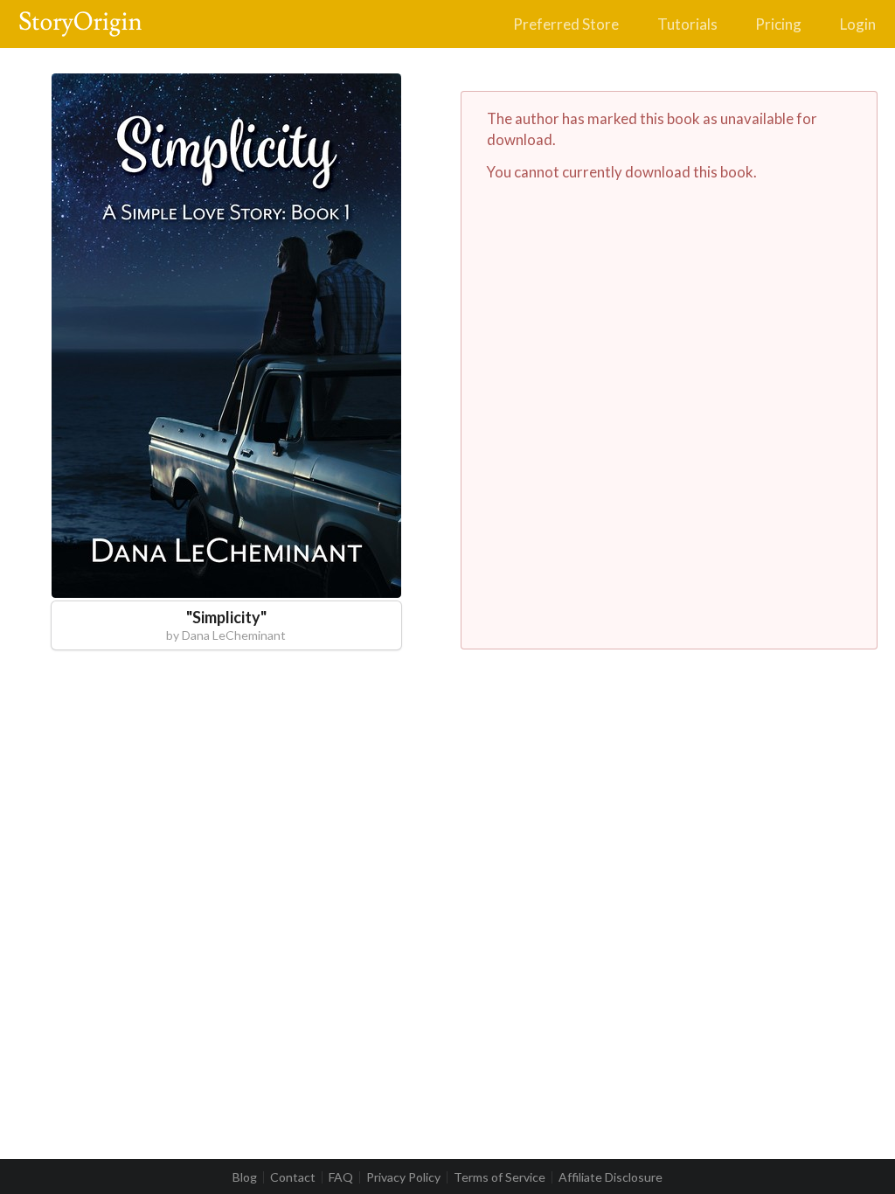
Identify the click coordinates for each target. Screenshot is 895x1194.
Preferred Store (566, 24)
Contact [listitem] (293, 1177)
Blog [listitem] (244, 1177)
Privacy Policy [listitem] (403, 1177)
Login (858, 24)
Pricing (778, 24)
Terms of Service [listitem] (499, 1177)
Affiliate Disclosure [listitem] (611, 1177)
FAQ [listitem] (341, 1177)
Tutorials (687, 24)
